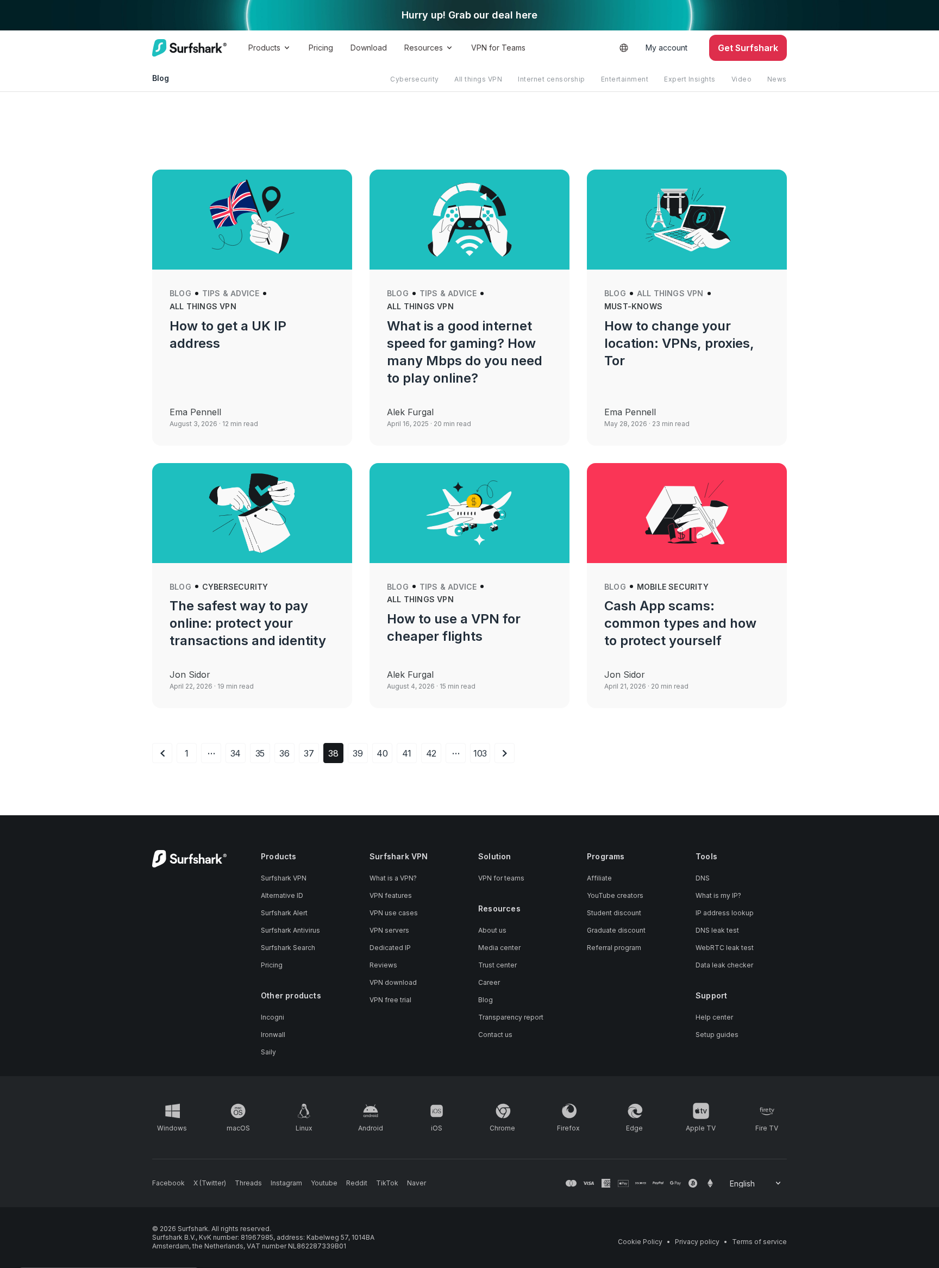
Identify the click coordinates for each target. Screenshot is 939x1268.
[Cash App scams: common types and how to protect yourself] (687, 513)
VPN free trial (390, 1000)
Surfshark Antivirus (290, 930)
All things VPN (478, 79)
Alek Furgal (410, 412)
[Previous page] (162, 753)
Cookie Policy (640, 1242)
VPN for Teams (498, 47)
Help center (714, 1017)
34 (235, 753)
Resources (423, 47)
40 (382, 753)
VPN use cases (394, 913)
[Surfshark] (189, 48)
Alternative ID (282, 895)
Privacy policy (697, 1242)
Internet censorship (551, 79)
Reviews (383, 965)
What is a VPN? (393, 878)
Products (264, 47)
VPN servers (389, 930)
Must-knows (633, 306)
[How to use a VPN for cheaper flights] (469, 513)
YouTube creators (615, 895)
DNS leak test (717, 930)
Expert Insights (690, 79)
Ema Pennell (195, 412)
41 (407, 753)
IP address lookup (725, 913)
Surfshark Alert (284, 913)
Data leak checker (724, 965)
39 (358, 753)
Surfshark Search (288, 948)
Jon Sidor (190, 674)
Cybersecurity (414, 79)
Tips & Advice (231, 293)
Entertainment (625, 79)
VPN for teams (501, 878)
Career (489, 982)
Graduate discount (616, 930)
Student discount (614, 913)
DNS (703, 878)
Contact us (495, 1034)
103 (480, 753)
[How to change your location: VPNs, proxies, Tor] (687, 220)
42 (431, 753)
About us (492, 930)
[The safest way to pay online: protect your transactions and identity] (252, 513)
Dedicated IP (390, 948)
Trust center (497, 965)
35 (260, 753)
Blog (180, 293)
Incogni (272, 1017)
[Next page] (504, 753)
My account (666, 47)
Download (368, 47)
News (777, 79)
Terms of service (759, 1242)
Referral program (614, 948)
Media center (499, 948)
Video (741, 79)
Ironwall (273, 1034)
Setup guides (717, 1034)
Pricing (321, 47)
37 (309, 753)
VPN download (393, 982)
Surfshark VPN (283, 878)
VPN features (391, 895)
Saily (268, 1052)
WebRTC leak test (725, 948)
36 (284, 753)
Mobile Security (673, 586)
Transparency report (510, 1017)
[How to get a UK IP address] (252, 220)
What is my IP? (718, 895)
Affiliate (599, 878)
